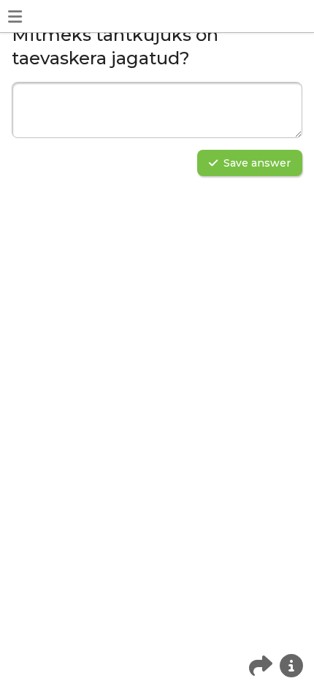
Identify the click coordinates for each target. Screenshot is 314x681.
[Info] (291, 665)
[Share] (260, 665)
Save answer (257, 163)
